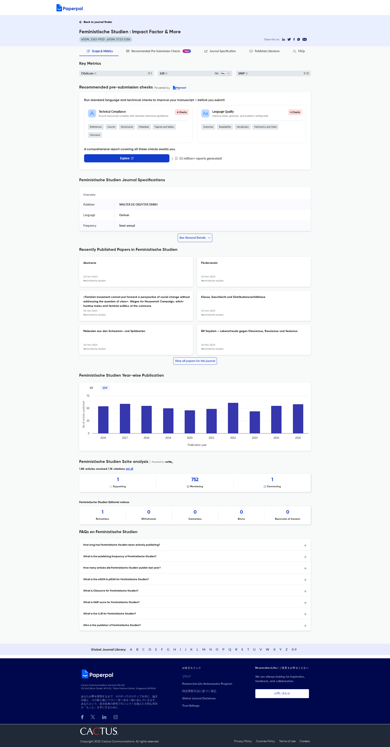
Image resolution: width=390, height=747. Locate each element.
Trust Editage (190, 705)
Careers (305, 741)
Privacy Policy (243, 741)
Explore (124, 158)
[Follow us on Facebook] (82, 717)
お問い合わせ (282, 693)
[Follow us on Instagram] (116, 717)
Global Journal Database (199, 698)
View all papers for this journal (195, 361)
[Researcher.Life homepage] (120, 673)
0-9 (294, 649)
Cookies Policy (265, 741)
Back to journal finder (98, 22)
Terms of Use (287, 741)
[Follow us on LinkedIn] (104, 717)
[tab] (195, 545)
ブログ (186, 676)
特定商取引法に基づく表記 (199, 691)
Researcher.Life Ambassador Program (207, 683)
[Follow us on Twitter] (93, 717)
